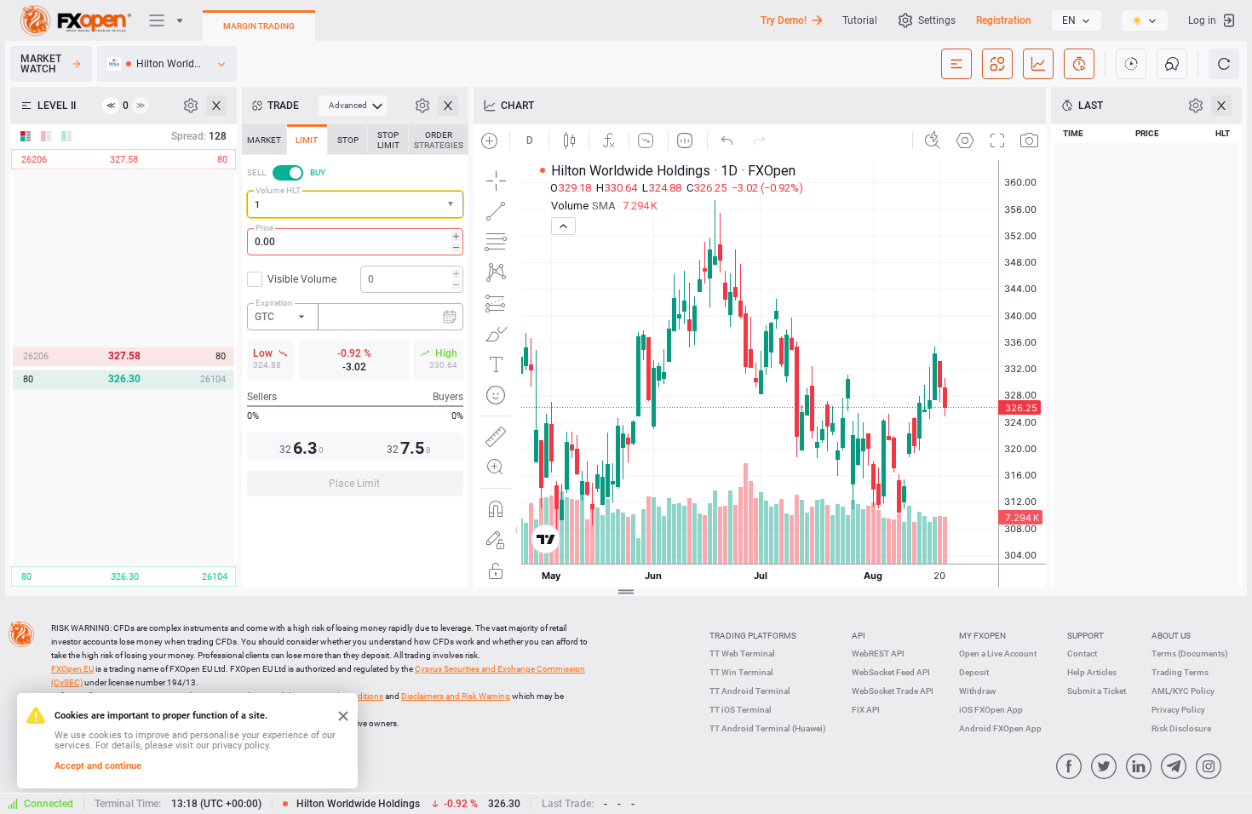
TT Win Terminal (741, 672)
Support (1085, 635)
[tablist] (355, 315)
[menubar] (353, 105)
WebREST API (878, 653)
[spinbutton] (355, 241)
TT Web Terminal (742, 653)
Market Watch (40, 64)
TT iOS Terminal (740, 709)
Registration (1003, 20)
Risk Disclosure (1181, 728)
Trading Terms (1180, 672)
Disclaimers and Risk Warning (455, 696)
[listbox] (1076, 20)
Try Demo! (784, 20)
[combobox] (355, 204)
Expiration (274, 302)
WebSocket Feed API (891, 672)
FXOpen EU (72, 669)
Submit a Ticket (1096, 691)
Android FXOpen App (1000, 728)
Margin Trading (259, 26)
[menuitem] (353, 105)
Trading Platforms (752, 635)
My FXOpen (982, 635)
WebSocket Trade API (892, 691)
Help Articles (1092, 672)
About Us (1171, 635)
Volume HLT (278, 190)
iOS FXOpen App (991, 709)
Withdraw (977, 691)
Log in (1202, 20)
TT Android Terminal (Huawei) (767, 728)
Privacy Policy (1178, 709)
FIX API (866, 709)
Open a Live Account (998, 653)
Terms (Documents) (1189, 653)
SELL (256, 172)
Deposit (974, 672)
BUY (317, 172)
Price (264, 227)
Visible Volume (301, 279)
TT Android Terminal (749, 691)
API (858, 635)
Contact (1082, 653)
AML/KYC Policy (1183, 691)
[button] (452, 205)
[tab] (264, 139)
